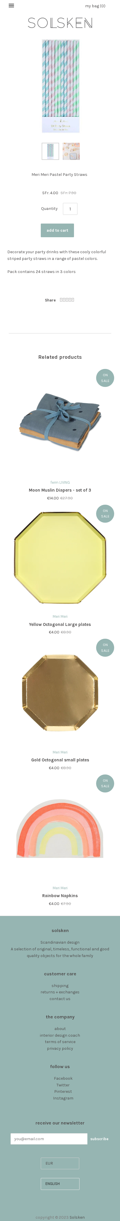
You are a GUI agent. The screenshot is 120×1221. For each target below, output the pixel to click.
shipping (60, 985)
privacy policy (60, 1048)
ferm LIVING (60, 482)
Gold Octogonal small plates (60, 760)
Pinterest (63, 1091)
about (60, 1028)
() (95, 5)
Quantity (49, 208)
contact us (60, 998)
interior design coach (60, 1035)
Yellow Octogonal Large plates (60, 624)
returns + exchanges (60, 992)
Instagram (63, 1098)
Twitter (63, 1085)
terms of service (60, 1041)
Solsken (77, 1217)
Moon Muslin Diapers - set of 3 (60, 490)
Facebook (63, 1078)
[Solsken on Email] (60, 1104)
